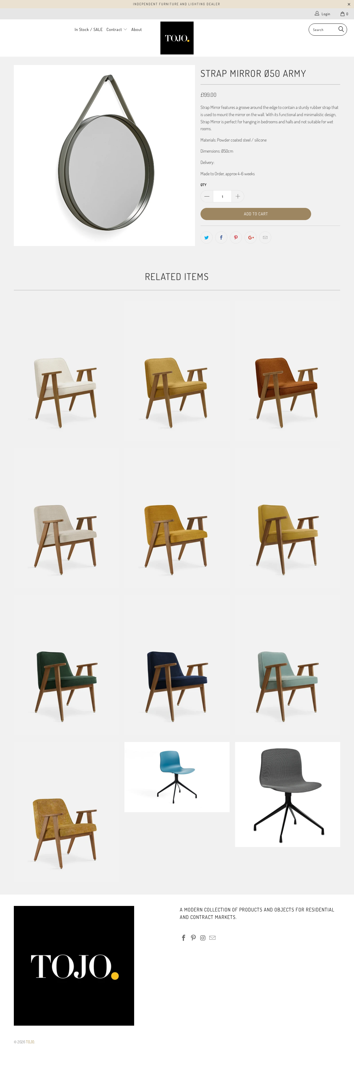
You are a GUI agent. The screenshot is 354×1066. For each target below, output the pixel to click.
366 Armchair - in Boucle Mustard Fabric (177, 371)
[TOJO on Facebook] (184, 938)
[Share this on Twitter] (207, 237)
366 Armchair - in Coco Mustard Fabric (177, 518)
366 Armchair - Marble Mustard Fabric (66, 812)
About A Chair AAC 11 (287, 794)
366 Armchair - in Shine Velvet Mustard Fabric (287, 518)
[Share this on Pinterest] (236, 237)
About (136, 29)
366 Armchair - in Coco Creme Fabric (66, 518)
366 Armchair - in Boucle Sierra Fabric (287, 371)
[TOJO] (177, 38)
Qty (203, 184)
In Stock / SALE (89, 29)
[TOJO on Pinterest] (193, 938)
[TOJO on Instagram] (203, 938)
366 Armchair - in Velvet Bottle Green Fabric (66, 665)
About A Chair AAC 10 (177, 777)
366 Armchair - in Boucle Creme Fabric (66, 371)
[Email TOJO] (213, 938)
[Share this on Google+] (250, 237)
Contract (114, 29)
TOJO (30, 1041)
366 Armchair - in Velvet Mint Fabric (287, 665)
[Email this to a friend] (265, 237)
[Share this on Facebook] (221, 237)
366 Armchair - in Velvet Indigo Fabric (177, 665)
